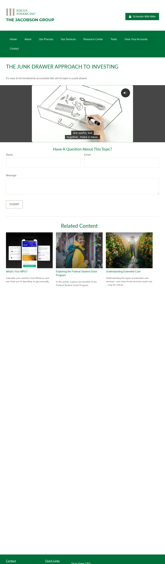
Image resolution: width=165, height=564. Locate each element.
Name (9, 154)
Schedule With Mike (144, 16)
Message (11, 175)
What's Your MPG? (17, 271)
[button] (13, 39)
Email (87, 154)
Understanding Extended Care (123, 271)
